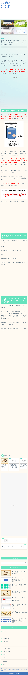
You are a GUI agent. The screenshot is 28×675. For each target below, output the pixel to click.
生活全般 (5, 661)
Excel (4, 635)
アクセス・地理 (6, 648)
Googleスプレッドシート (9, 638)
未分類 (4, 657)
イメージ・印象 (6, 651)
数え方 (4, 654)
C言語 (4, 631)
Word (4, 644)
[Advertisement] (19, 9)
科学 (2, 38)
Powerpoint (5, 641)
